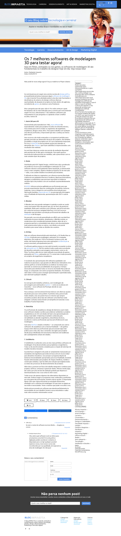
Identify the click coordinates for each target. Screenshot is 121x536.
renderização (63, 241)
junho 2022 (79, 216)
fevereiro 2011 (80, 398)
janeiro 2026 (79, 151)
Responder (67, 427)
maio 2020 (78, 245)
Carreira (42, 4)
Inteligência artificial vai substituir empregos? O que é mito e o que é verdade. (85, 102)
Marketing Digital (87, 4)
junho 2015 (79, 337)
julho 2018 (78, 280)
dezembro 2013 (80, 365)
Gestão (77, 425)
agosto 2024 (79, 177)
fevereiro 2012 (80, 384)
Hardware (78, 429)
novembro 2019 (80, 254)
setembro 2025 (80, 156)
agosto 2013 (79, 370)
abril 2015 (78, 340)
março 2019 (79, 267)
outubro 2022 (80, 212)
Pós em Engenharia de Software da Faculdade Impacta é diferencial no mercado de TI (85, 120)
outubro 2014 (80, 349)
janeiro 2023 (79, 207)
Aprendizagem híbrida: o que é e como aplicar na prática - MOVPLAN (85, 126)
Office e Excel (80, 435)
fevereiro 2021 (80, 230)
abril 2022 (78, 218)
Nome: (52, 461)
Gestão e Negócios (81, 427)
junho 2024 (79, 180)
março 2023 (79, 204)
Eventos (89, 519)
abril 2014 (78, 359)
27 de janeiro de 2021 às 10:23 (59, 433)
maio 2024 (78, 181)
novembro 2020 (80, 235)
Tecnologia (31, 4)
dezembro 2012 (80, 378)
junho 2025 (79, 161)
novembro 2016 (80, 311)
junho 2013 (79, 373)
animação (27, 214)
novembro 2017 (80, 292)
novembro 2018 (80, 273)
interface (34, 325)
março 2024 (79, 185)
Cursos (89, 521)
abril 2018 (78, 284)
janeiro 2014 (79, 364)
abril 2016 (78, 322)
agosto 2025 (79, 158)
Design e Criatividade (82, 421)
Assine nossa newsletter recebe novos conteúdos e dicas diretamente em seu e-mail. (60, 497)
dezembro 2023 (80, 189)
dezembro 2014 (80, 346)
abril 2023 (78, 202)
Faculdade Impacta (81, 423)
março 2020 (79, 248)
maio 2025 (78, 162)
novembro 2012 (80, 379)
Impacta (78, 431)
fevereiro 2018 (80, 288)
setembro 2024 (80, 175)
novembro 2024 (80, 172)
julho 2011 (78, 392)
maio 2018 (78, 283)
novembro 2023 (80, 191)
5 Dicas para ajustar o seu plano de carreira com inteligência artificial (84, 107)
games (37, 104)
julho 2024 (78, 178)
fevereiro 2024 (80, 186)
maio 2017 (78, 302)
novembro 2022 (80, 210)
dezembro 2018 (80, 272)
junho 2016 (79, 319)
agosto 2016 (79, 316)
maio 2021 (78, 226)
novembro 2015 (80, 330)
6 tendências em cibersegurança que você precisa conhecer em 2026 (84, 97)
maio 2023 (78, 200)
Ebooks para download (64, 521)
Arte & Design (80, 413)
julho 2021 (78, 223)
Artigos (62, 519)
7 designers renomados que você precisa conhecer (84, 141)
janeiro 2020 (79, 251)
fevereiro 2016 (80, 326)
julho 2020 (78, 242)
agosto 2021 (79, 221)
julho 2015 (78, 335)
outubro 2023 (80, 193)
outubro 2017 (80, 294)
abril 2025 (78, 164)
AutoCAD (35, 143)
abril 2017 (78, 303)
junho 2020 (79, 243)
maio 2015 (78, 338)
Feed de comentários (82, 450)
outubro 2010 (80, 400)
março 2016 (79, 324)
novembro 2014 (80, 348)
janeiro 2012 (79, 386)
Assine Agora (66, 32)
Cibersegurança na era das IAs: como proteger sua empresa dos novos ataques (85, 92)
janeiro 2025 (79, 169)
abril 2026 (78, 147)
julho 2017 (78, 299)
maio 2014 (78, 357)
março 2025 (79, 166)
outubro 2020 (80, 237)
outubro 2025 (80, 155)
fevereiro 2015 (80, 343)
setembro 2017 (80, 295)
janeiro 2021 (79, 232)
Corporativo (79, 417)
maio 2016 (78, 321)
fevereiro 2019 (80, 268)
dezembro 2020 (80, 234)
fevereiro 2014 (80, 362)
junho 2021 (79, 224)
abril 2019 (78, 265)
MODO (28, 186)
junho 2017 (79, 300)
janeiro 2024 (79, 188)
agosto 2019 (79, 259)
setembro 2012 (80, 381)
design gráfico (64, 94)
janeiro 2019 (79, 270)
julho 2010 (78, 403)
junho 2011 (79, 394)
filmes (36, 254)
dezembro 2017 (80, 291)
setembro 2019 (80, 257)
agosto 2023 (79, 196)
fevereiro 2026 (80, 150)
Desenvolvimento (56, 4)
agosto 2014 (79, 352)
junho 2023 (79, 199)
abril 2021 (78, 227)
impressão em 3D (44, 192)
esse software (55, 125)
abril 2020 (78, 246)
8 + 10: (52, 474)
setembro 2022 (80, 213)
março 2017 (79, 305)
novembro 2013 (80, 367)
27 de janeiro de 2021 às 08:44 (62, 422)
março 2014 (79, 360)
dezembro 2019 (80, 253)
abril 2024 (78, 183)
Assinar (86, 503)
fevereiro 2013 (80, 375)
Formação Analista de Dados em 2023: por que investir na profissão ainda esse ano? (85, 115)
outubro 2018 (80, 275)
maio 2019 (78, 264)
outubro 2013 (80, 368)
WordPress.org (80, 452)
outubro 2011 (80, 390)
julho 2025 (78, 159)
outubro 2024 (80, 174)
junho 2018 (79, 281)
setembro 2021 (80, 219)
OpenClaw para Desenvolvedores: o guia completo (84, 88)
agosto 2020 (79, 240)
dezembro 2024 (80, 170)
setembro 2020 (80, 238)
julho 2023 (78, 197)
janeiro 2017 (79, 308)
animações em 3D (32, 248)
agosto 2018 (79, 278)
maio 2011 (78, 395)
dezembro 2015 (80, 329)
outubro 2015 (80, 332)
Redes (77, 437)
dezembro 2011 (80, 387)
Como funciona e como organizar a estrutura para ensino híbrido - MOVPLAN (84, 134)
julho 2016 (78, 318)
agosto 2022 (79, 215)
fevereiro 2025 (80, 167)
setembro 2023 (80, 194)
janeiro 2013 (79, 376)
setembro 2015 (80, 333)
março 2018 (79, 286)
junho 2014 (79, 356)
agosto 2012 (79, 382)
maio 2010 (78, 405)
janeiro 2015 (79, 344)
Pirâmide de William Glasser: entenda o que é (84, 129)
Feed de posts (80, 448)
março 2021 (79, 229)
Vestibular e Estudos (82, 443)
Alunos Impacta (80, 409)
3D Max (27, 237)
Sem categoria (80, 439)
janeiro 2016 (79, 327)
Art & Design (72, 4)
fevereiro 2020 (80, 250)
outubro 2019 (80, 256)
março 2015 (79, 341)
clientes (37, 145)
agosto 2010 (79, 401)
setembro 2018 (80, 276)
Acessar (78, 447)
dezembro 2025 (80, 153)
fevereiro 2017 (80, 306)
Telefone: (52, 470)
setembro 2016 (80, 314)
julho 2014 (78, 354)
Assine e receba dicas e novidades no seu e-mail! (50, 27)
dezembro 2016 (80, 310)
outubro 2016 (80, 313)
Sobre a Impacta (89, 523)
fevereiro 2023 (80, 205)
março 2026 (79, 148)
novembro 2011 (80, 389)
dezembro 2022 (80, 208)
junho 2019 (79, 262)
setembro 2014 (80, 351)
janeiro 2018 (79, 289)
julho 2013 (78, 371)
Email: (51, 465)
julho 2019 (78, 261)
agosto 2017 (79, 297)
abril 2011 (78, 397)
